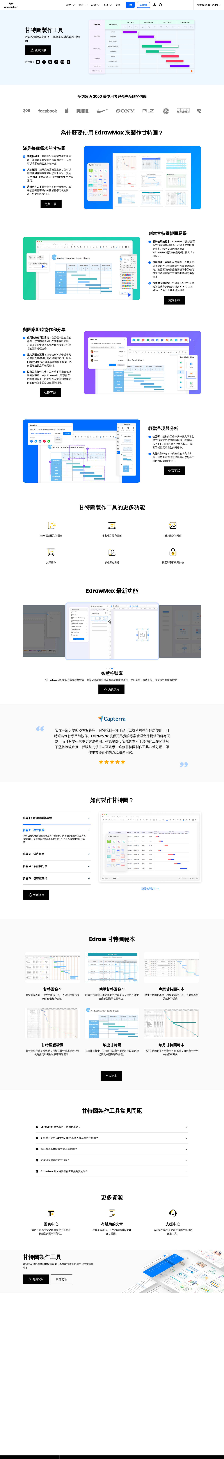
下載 (130, 5)
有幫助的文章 (112, 1224)
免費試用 (40, 50)
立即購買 (143, 5)
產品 (68, 5)
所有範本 (61, 1279)
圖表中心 (51, 1224)
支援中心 (173, 1224)
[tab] (57, 818)
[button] (112, 668)
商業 (118, 5)
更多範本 (111, 1076)
